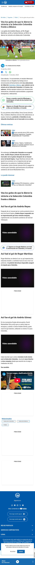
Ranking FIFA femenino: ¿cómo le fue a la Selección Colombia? (23, 184)
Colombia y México (15, 85)
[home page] (17, 495)
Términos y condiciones (10, 541)
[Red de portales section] (32, 525)
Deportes (10, 17)
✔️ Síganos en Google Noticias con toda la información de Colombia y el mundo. (19, 247)
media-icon (17, 561)
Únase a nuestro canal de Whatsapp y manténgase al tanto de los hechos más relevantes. (19, 100)
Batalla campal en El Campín (16, 6)
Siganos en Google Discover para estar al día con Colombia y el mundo (18, 107)
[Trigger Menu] (2, 2)
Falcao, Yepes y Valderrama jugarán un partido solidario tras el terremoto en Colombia (23, 144)
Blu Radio (3, 17)
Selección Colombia (9, 421)
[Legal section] (32, 534)
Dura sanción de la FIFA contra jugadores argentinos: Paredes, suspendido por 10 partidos (23, 134)
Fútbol (16, 17)
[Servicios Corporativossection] (32, 530)
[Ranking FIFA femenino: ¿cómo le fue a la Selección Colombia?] (6, 183)
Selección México (23, 421)
